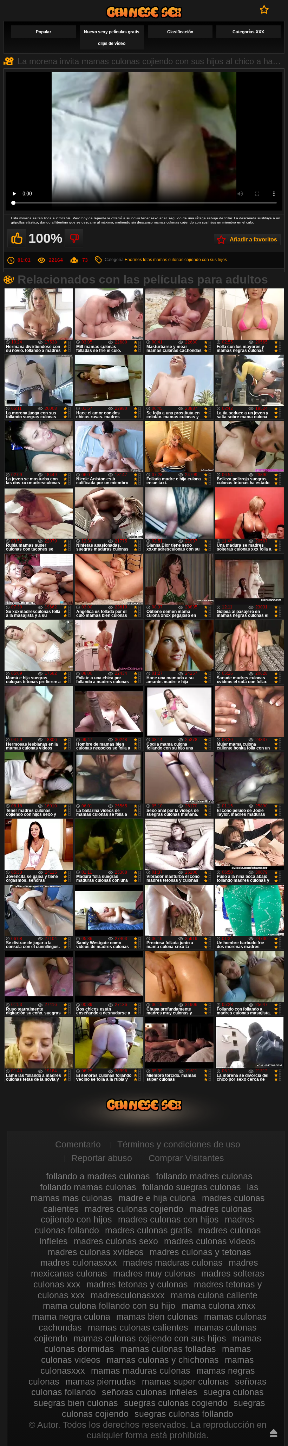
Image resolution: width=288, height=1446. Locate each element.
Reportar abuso (101, 1158)
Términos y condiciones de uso (178, 1144)
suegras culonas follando (184, 1414)
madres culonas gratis (148, 1230)
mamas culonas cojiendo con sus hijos (190, 259)
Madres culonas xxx (144, 12)
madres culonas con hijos (168, 1219)
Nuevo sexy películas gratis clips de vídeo (111, 37)
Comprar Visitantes (186, 1158)
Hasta (273, 1433)
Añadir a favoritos (253, 239)
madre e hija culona (157, 1198)
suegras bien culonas (76, 1403)
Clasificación (180, 31)
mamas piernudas (100, 1381)
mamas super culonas (185, 1381)
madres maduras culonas (173, 1262)
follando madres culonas (204, 1176)
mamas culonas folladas (168, 1349)
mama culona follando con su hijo (109, 1306)
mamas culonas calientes (138, 1327)
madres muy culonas (154, 1273)
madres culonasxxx (78, 1262)
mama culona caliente (214, 1295)
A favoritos (264, 9)
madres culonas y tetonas (200, 1252)
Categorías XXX (248, 31)
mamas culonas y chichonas (162, 1360)
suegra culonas (233, 1392)
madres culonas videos (209, 1241)
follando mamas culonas (88, 1187)
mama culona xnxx (218, 1306)
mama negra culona (71, 1316)
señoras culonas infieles (149, 1392)
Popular (43, 31)
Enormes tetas (138, 259)
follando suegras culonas (191, 1187)
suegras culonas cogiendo (176, 1403)
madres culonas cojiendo (134, 1209)
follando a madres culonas (98, 1176)
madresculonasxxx (128, 1295)
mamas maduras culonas (140, 1370)
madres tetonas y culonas (137, 1284)
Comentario (78, 1144)
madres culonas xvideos (96, 1252)
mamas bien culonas (157, 1316)
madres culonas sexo (116, 1241)
